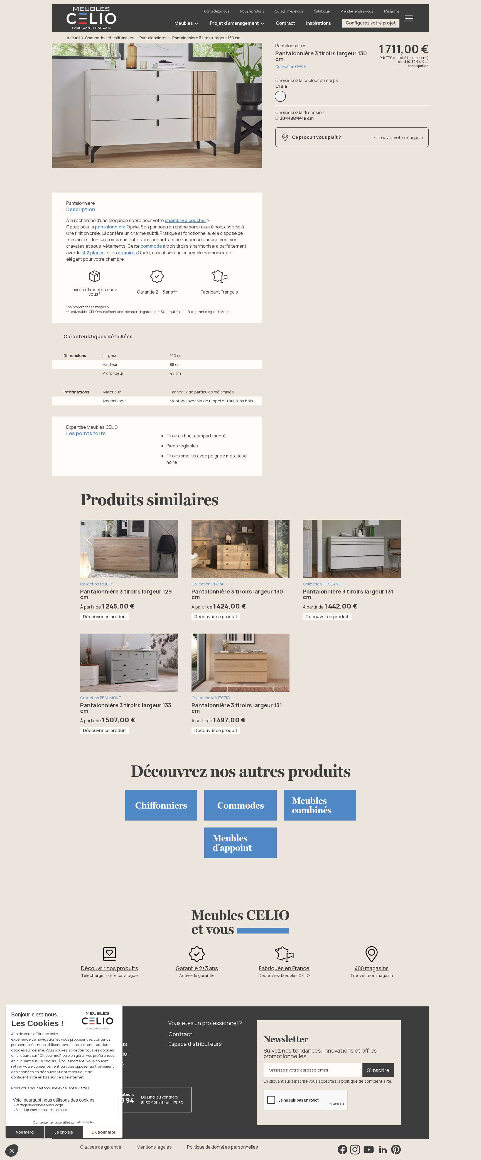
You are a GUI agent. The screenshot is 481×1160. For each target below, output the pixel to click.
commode (152, 246)
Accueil (73, 37)
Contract (180, 1034)
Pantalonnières (153, 37)
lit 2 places (93, 253)
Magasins (391, 11)
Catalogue (322, 11)
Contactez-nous (216, 11)
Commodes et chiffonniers (109, 37)
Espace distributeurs (195, 1044)
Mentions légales (154, 1147)
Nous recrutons (252, 11)
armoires (128, 253)
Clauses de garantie (100, 1147)
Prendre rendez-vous (357, 11)
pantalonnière (111, 227)
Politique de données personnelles (222, 1147)
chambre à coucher (185, 220)
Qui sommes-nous (289, 11)
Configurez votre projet (371, 23)
